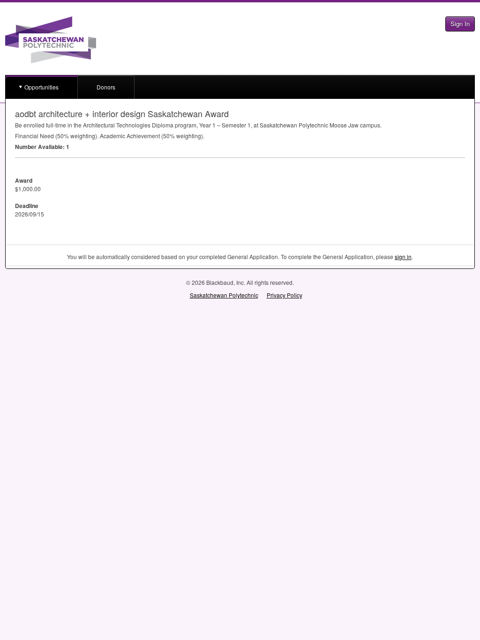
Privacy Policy (284, 295)
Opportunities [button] (41, 87)
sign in (403, 256)
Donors (106, 87)
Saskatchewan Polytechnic (224, 295)
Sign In (460, 23)
